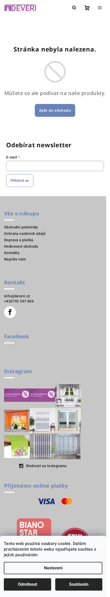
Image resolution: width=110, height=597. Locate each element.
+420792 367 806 (19, 301)
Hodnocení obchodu (21, 246)
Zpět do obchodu (55, 110)
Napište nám (15, 259)
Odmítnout (27, 584)
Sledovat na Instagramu (46, 466)
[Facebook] (10, 312)
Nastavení (53, 567)
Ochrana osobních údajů (25, 234)
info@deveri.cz (17, 296)
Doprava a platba (18, 240)
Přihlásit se (19, 181)
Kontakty (11, 253)
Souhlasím (79, 584)
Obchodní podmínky (21, 227)
